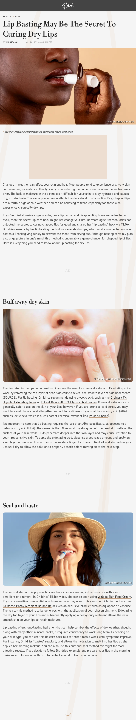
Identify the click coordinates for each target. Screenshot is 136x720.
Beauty (7, 17)
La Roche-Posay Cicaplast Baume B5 (27, 606)
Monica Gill (13, 42)
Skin (17, 17)
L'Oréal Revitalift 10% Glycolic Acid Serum (69, 402)
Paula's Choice (98, 416)
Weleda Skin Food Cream (114, 597)
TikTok (125, 224)
